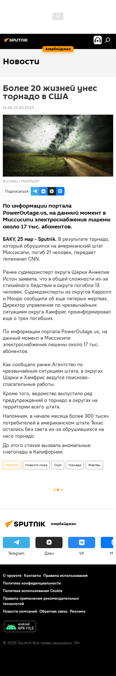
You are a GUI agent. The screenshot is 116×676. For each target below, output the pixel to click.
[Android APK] (20, 627)
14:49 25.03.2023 (18, 107)
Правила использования (65, 575)
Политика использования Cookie (33, 590)
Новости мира (36, 465)
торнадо (74, 465)
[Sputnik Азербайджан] (17, 42)
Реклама (77, 611)
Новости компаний (20, 611)
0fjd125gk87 (30, 181)
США (58, 465)
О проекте (12, 575)
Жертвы (94, 465)
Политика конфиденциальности (32, 583)
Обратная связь (53, 611)
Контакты (32, 575)
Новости (12, 465)
